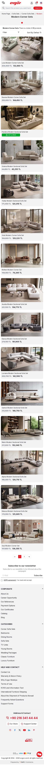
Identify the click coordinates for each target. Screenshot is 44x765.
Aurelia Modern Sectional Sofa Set (14, 304)
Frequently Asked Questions (12, 700)
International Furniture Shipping (14, 692)
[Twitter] (19, 730)
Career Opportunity (9, 598)
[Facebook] (15, 730)
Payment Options (8, 606)
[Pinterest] (34, 730)
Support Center (30, 724)
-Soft (22, 762)
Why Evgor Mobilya (9, 680)
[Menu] (3, 3)
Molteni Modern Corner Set (12, 270)
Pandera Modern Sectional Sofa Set (15, 132)
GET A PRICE (12, 135)
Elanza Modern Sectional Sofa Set (14, 339)
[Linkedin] (29, 730)
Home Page (6, 14)
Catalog (4, 613)
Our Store (14, 724)
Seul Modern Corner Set (10, 546)
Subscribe (38, 575)
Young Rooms (6, 649)
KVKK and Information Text (12, 688)
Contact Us (5, 672)
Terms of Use (6, 684)
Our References (7, 602)
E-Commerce (28, 762)
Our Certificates (7, 610)
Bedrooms (5, 633)
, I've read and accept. (18, 580)
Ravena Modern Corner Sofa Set (14, 97)
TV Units (4, 645)
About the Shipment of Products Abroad (17, 696)
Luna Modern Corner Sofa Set (13, 63)
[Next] (29, 556)
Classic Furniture (8, 657)
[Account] (32, 3)
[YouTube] (24, 730)
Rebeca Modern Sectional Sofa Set (14, 511)
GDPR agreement (10, 580)
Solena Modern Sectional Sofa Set (14, 166)
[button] (22, 23)
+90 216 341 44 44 (24, 718)
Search (38, 8)
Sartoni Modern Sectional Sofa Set (14, 408)
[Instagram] (10, 730)
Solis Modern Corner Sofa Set (13, 235)
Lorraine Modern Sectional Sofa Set (15, 373)
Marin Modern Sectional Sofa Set (14, 442)
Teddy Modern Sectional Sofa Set (14, 201)
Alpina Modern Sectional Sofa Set (14, 477)
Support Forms (7, 704)
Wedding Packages (9, 653)
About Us (4, 594)
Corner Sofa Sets (28, 14)
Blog (3, 617)
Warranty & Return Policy (11, 676)
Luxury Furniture (7, 661)
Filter (5, 32)
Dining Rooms (6, 637)
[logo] (15, 3)
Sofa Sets (15, 14)
